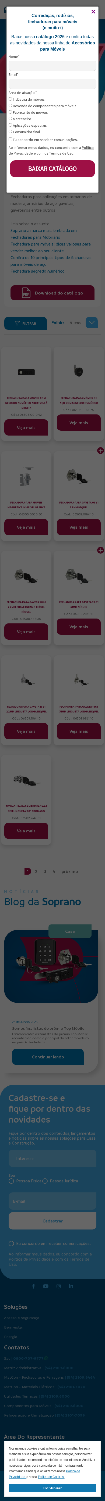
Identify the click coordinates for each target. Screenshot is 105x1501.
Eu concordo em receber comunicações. (45, 140)
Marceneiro (21, 119)
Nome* (14, 56)
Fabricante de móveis (30, 112)
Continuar (52, 1488)
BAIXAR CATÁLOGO (52, 168)
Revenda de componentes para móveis (44, 106)
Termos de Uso (61, 153)
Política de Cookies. (51, 1477)
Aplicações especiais (29, 125)
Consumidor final (26, 132)
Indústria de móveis (28, 99)
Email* (14, 74)
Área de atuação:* (23, 92)
